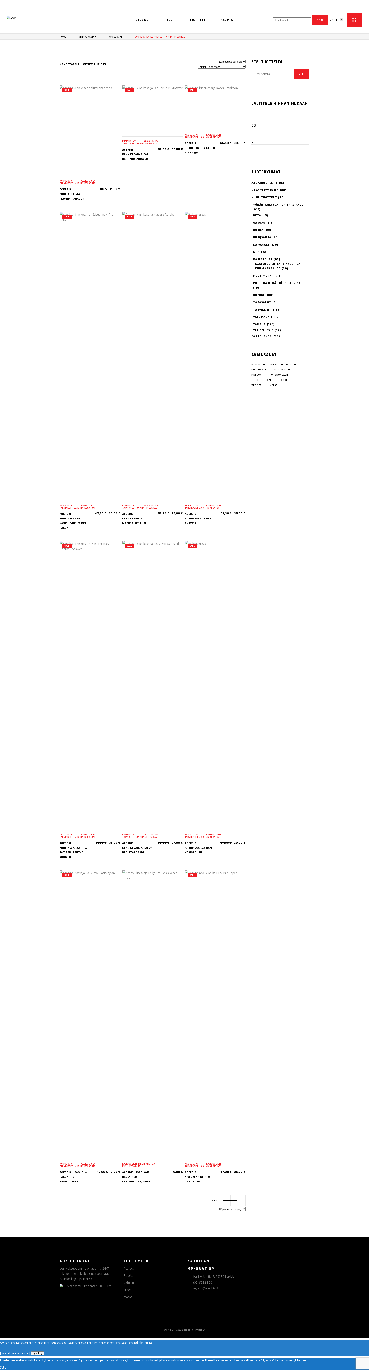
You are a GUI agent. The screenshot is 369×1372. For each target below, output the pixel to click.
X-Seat (273, 385)
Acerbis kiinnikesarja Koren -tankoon (200, 148)
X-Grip (284, 380)
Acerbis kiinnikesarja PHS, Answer (198, 518)
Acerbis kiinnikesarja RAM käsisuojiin (198, 847)
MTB (288, 364)
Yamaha (259, 324)
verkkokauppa (87, 37)
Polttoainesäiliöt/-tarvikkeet (279, 283)
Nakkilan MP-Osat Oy (194, 1330)
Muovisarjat (282, 370)
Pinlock (256, 375)
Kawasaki (261, 245)
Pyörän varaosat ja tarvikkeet (278, 205)
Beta (257, 215)
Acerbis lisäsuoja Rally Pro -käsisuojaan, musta (137, 1177)
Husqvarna (262, 237)
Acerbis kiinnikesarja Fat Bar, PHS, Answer (135, 154)
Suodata (262, 117)
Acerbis (256, 364)
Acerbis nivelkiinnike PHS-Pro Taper (198, 1177)
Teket (254, 380)
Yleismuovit (263, 330)
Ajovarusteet (263, 183)
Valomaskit (263, 317)
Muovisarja (258, 370)
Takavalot (262, 302)
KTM (256, 252)
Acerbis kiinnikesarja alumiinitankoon (72, 194)
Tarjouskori (262, 336)
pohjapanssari (279, 375)
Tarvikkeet (262, 310)
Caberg (273, 364)
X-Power (256, 385)
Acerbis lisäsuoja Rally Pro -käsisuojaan (73, 1177)
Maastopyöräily (265, 190)
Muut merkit (264, 276)
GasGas (259, 223)
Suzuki (258, 295)
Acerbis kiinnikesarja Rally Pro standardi (137, 847)
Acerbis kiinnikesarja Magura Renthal (134, 518)
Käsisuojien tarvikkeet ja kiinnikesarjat (78, 182)
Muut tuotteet (264, 197)
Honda (258, 230)
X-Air (270, 380)
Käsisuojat (115, 37)
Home (63, 37)
